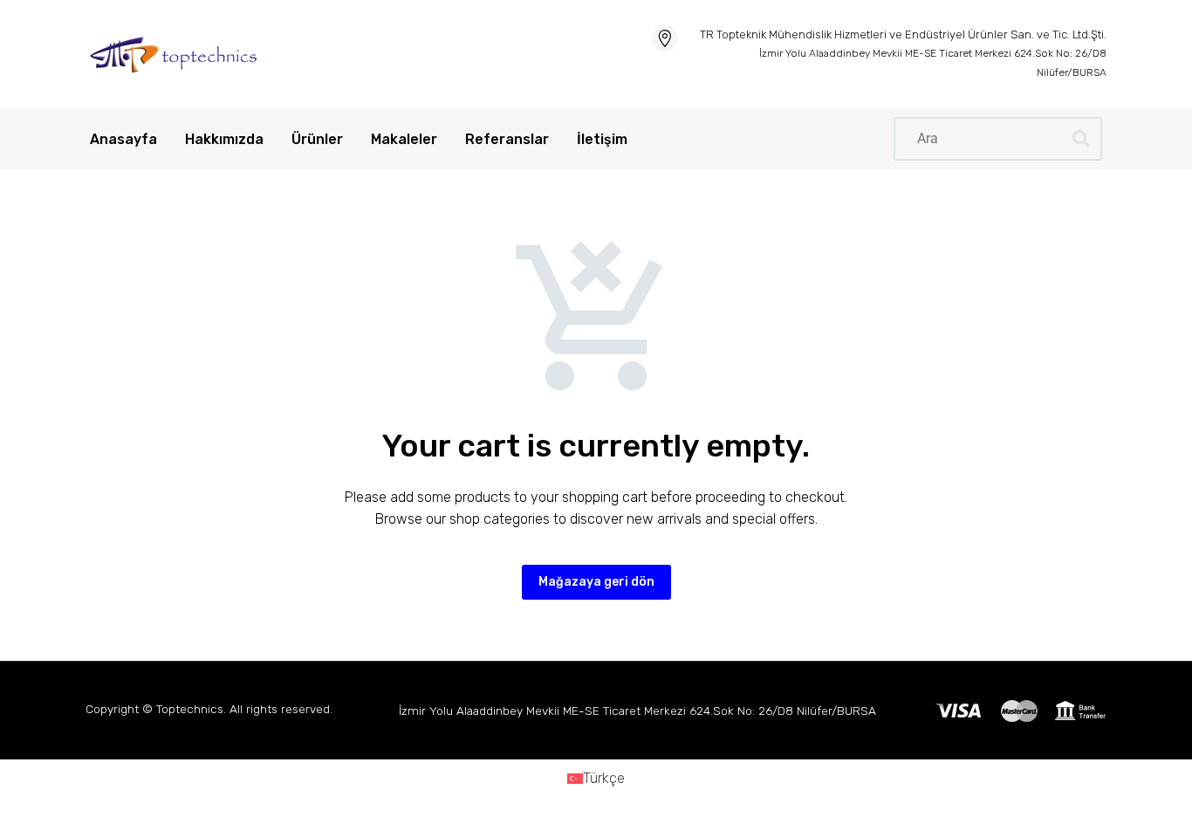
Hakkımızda (224, 139)
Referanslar (507, 139)
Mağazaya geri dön (596, 581)
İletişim (602, 139)
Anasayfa (123, 139)
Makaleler (404, 139)
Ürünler (317, 139)
